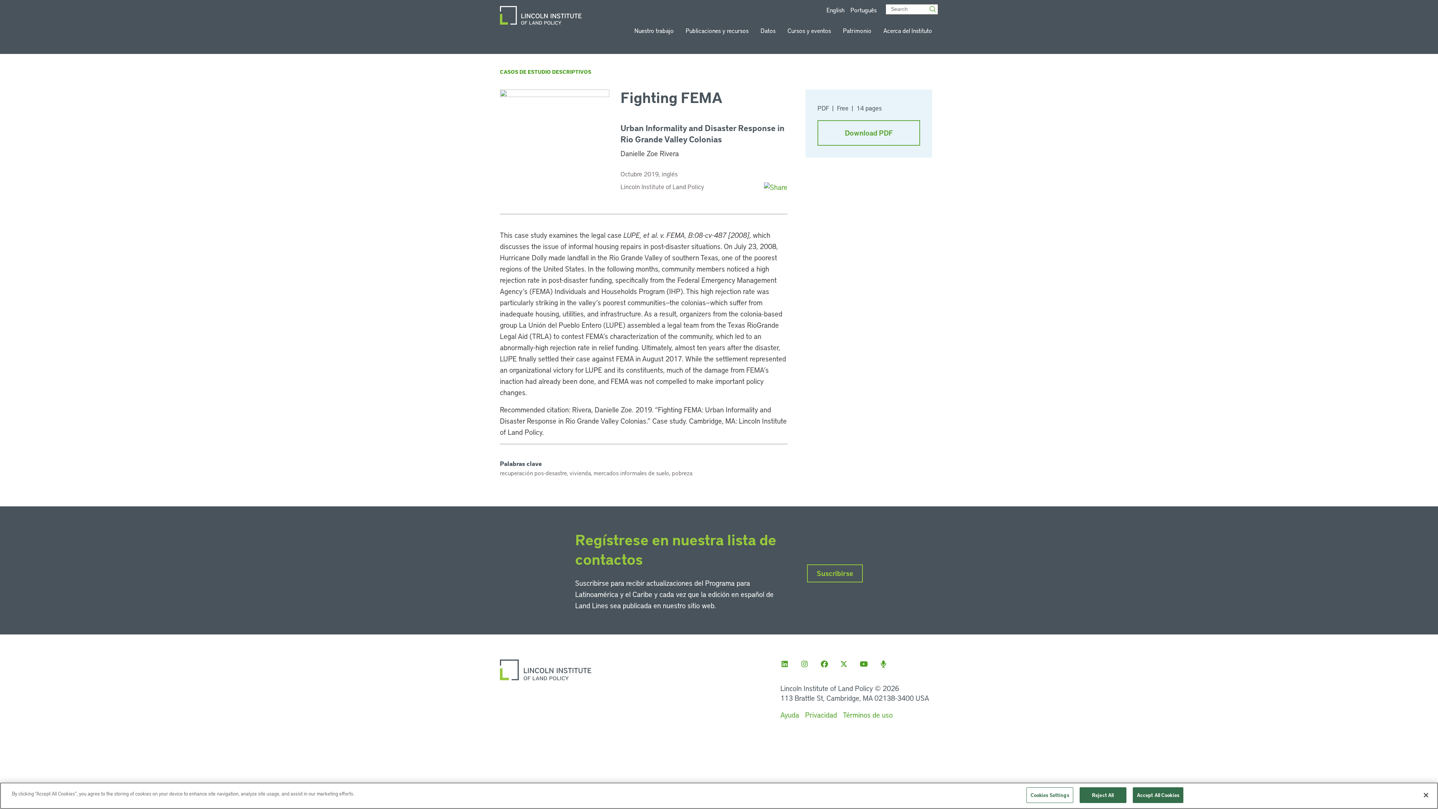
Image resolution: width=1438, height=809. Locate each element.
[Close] (1426, 795)
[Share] (776, 187)
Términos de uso (868, 714)
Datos (768, 30)
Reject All (1103, 795)
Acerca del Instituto (907, 30)
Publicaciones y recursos (717, 30)
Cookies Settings (1050, 795)
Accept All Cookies (1158, 795)
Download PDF (869, 132)
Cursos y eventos (809, 30)
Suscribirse (835, 573)
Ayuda (789, 714)
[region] (719, 795)
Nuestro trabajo (654, 30)
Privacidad (821, 714)
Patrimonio (857, 30)
